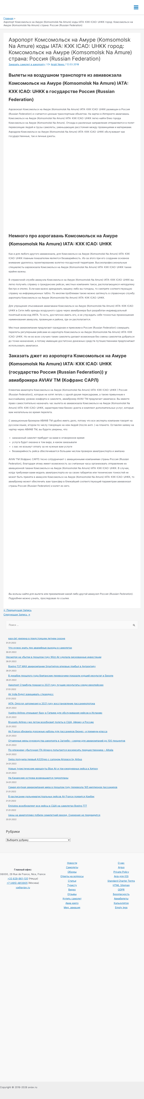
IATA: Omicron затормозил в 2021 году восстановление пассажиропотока (51, 703)
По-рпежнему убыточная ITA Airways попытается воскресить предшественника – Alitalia (60, 750)
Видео (72, 889)
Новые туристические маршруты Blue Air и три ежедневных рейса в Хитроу (53, 768)
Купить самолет (72, 898)
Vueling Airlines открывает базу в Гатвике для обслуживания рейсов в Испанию (55, 712)
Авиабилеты (121, 898)
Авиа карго (72, 903)
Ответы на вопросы (72, 876)
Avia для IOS (121, 876)
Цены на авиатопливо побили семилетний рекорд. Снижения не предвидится (54, 815)
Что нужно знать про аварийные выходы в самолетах (40, 647)
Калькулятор (121, 903)
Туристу (72, 885)
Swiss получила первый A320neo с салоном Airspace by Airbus (45, 759)
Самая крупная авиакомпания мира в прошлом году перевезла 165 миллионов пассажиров (62, 787)
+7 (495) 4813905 (17, 883)
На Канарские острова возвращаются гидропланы (38, 777)
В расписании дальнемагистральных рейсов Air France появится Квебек (51, 796)
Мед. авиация (72, 907)
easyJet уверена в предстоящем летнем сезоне (36, 638)
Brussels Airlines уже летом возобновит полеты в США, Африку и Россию (51, 722)
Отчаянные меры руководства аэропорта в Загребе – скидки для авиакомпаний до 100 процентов (66, 740)
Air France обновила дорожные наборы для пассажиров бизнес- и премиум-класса (57, 731)
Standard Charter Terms (121, 880)
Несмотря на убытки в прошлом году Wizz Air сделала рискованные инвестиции (53, 657)
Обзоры (72, 871)
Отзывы (72, 894)
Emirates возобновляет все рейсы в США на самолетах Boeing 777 (47, 805)
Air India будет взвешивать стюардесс (31, 694)
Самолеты (72, 867)
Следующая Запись (17, 614)
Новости (72, 863)
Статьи (72, 880)
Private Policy (121, 871)
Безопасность (121, 894)
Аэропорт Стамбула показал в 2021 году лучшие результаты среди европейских (55, 684)
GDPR (121, 889)
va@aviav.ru (23, 887)
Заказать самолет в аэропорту (27, 64)
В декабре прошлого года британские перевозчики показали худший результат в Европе (60, 675)
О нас (121, 863)
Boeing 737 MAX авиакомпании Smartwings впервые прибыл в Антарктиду (52, 666)
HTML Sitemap (121, 885)
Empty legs (121, 907)
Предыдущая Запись (18, 610)
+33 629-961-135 (18, 878)
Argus (121, 867)
